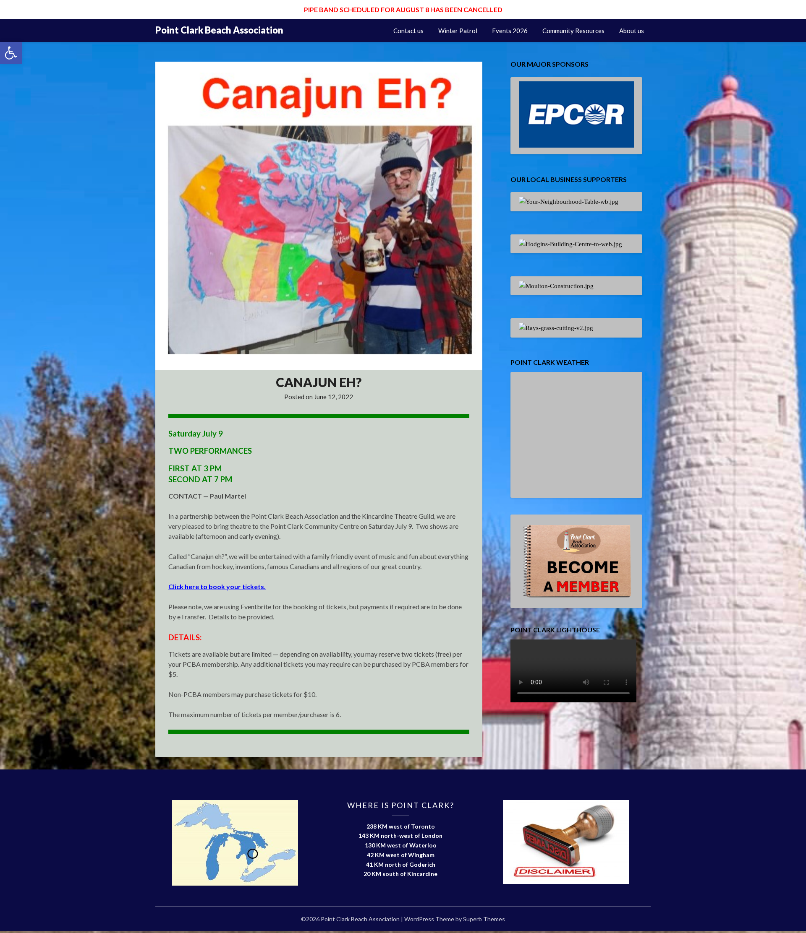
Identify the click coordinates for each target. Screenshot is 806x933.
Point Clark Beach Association (219, 30)
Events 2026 (510, 30)
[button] (11, 53)
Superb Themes (484, 919)
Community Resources (573, 30)
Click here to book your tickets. (217, 586)
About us (631, 30)
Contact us (408, 30)
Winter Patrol (457, 30)
